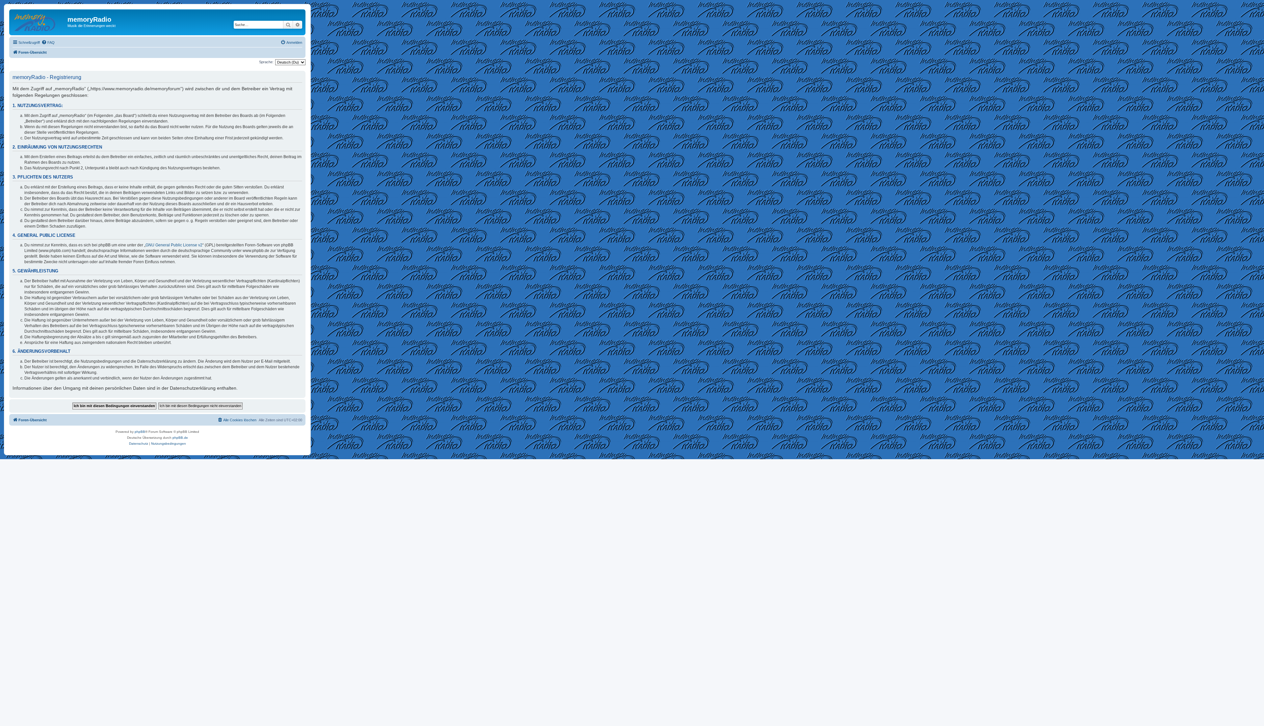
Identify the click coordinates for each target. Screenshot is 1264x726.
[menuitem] (48, 42)
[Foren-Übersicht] (39, 21)
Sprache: (266, 62)
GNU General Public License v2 (173, 245)
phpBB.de (180, 437)
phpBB (140, 431)
